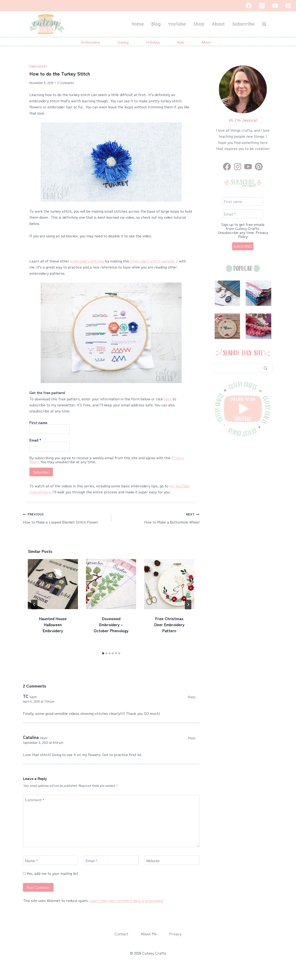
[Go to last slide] (34, 604)
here (168, 398)
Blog (156, 24)
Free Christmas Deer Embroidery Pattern (169, 624)
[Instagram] (262, 5)
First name (38, 422)
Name (31, 860)
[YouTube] (275, 5)
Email (35, 440)
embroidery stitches (87, 260)
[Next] (188, 604)
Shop (199, 24)
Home (137, 24)
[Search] (265, 368)
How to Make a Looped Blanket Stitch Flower (60, 518)
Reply (192, 696)
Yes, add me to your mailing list (52, 873)
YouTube (177, 24)
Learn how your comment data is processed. (126, 900)
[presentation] (53, 584)
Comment (35, 799)
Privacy (175, 933)
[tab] (103, 653)
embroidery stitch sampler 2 (154, 260)
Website (153, 860)
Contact (121, 933)
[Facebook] (248, 5)
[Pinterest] (288, 5)
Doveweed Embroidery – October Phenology (111, 624)
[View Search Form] (264, 24)
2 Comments (65, 82)
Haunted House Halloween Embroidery (53, 624)
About (218, 24)
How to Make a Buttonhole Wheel (171, 518)
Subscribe (243, 24)
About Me (149, 933)
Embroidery (38, 66)
